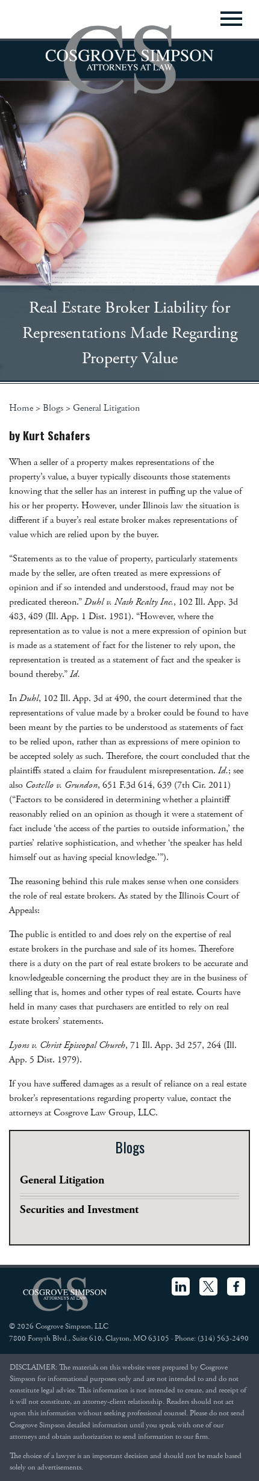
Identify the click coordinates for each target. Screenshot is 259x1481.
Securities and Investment (79, 1209)
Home (21, 408)
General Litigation (106, 408)
